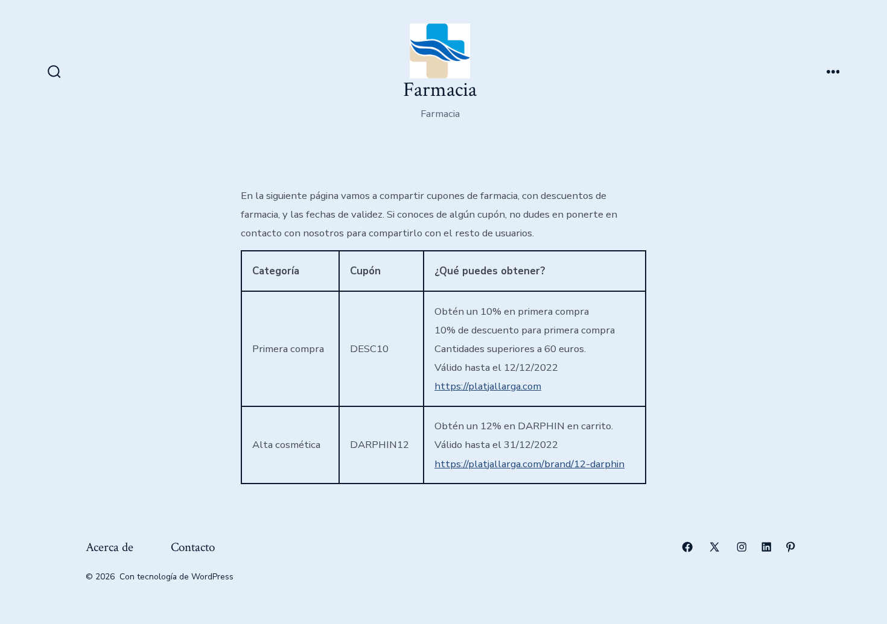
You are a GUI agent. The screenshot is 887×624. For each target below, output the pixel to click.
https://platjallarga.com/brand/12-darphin (529, 464)
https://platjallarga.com (487, 386)
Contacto (193, 547)
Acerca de (109, 547)
